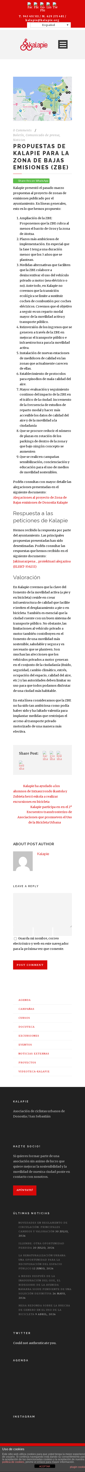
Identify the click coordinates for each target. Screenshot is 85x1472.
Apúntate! (25, 1190)
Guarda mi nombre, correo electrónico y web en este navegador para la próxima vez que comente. (41, 943)
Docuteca (27, 1026)
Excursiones (29, 1035)
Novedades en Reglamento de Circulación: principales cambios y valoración (43, 1227)
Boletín (18, 135)
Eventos (25, 1044)
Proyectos (27, 1062)
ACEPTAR (44, 1466)
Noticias (19, 140)
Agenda (25, 1000)
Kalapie (43, 854)
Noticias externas (34, 1053)
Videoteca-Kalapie (34, 1071)
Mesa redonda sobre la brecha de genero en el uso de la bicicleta (44, 1310)
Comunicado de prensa (43, 135)
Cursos (24, 1017)
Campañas (26, 1008)
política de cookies (13, 1462)
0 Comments (22, 130)
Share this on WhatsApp (33, 180)
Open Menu (63, 44)
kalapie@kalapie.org (43, 20)
